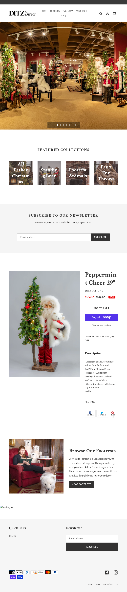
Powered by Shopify (110, 584)
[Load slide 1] (58, 125)
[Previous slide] (51, 125)
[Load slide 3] (64, 125)
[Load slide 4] (67, 125)
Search (12, 536)
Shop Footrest (81, 484)
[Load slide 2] (61, 125)
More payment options (101, 325)
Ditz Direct (98, 584)
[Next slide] (75, 125)
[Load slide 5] (70, 125)
